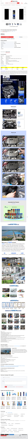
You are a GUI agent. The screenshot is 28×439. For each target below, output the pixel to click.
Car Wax (9, 423)
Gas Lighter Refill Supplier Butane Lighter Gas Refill (24, 398)
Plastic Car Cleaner (3, 431)
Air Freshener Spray (7, 365)
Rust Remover (16, 366)
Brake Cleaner (19, 365)
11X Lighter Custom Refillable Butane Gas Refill (14, 398)
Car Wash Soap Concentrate (4, 425)
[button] (2, 3)
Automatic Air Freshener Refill (4, 415)
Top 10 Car (8, 431)
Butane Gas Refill (9, 366)
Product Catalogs (10, 412)
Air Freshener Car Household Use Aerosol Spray (13, 407)
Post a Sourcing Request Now (19, 386)
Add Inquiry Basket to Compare (14, 26)
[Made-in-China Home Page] (14, 1)
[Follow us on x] (23, 434)
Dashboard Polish (3, 366)
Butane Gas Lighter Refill (16, 415)
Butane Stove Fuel (9, 415)
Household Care (2, 416)
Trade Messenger (11, 434)
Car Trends (11, 431)
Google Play (6, 434)
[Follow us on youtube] (25, 434)
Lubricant (12, 423)
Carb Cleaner (23, 365)
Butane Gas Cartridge (15, 365)
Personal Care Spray (16, 416)
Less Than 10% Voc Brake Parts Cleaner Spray (19, 407)
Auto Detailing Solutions (17, 423)
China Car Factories (3, 428)
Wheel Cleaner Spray (11, 425)
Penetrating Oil (13, 366)
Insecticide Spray (11, 365)
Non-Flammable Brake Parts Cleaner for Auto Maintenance (3, 407)
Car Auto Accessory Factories (14, 428)
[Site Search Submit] (18, 3)
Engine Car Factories (21, 428)
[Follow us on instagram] (24, 434)
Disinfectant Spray (9, 416)
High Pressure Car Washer (4, 423)
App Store (2, 434)
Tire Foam (6, 366)
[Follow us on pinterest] (26, 434)
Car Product (8, 428)
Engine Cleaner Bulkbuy (16, 431)
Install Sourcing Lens (4, 435)
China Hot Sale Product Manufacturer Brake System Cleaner (8, 398)
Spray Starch (22, 416)
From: (3, 377)
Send (5, 386)
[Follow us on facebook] (22, 434)
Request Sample (12, 38)
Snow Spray (22, 415)
